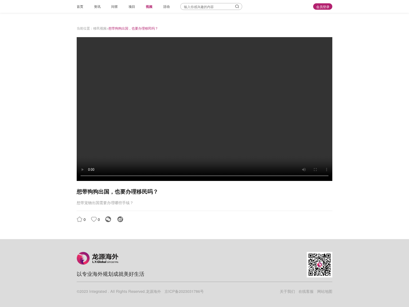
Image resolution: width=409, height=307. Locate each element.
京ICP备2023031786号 (184, 291)
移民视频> (100, 28)
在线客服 (306, 291)
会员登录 (322, 6)
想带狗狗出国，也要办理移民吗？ (133, 28)
